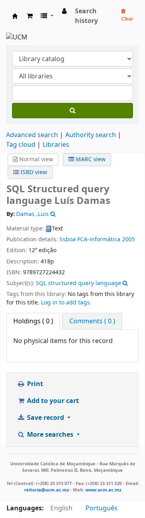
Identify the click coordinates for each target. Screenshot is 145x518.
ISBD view (33, 172)
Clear (127, 19)
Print (34, 384)
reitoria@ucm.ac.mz (46, 490)
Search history (86, 16)
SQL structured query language (78, 283)
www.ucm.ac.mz (103, 490)
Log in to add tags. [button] (66, 302)
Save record (45, 418)
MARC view (90, 159)
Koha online (15, 16)
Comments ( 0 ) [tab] (92, 321)
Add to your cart (52, 401)
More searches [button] (50, 435)
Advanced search (32, 135)
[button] (29, 16)
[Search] (72, 110)
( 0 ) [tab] (33, 321)
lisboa (68, 239)
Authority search (90, 135)
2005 (128, 239)
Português (101, 508)
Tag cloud (20, 145)
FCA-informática (98, 239)
